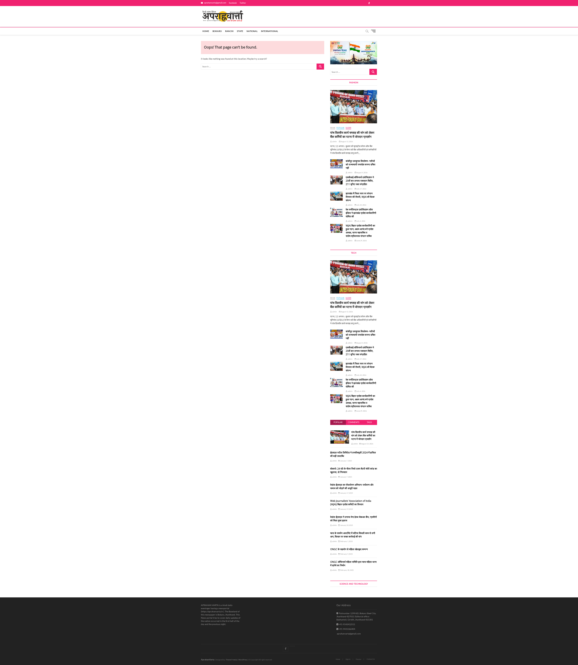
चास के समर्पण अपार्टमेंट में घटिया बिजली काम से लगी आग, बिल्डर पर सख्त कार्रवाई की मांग (352, 534)
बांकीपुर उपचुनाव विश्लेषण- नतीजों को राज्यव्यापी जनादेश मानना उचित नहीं (360, 164)
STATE (240, 31)
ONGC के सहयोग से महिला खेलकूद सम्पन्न (349, 549)
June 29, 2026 (361, 241)
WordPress (242, 660)
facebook (233, 3)
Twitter (243, 3)
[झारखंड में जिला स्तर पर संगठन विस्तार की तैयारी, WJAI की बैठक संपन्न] (336, 196)
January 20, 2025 (346, 525)
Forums (358, 659)
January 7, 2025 (346, 461)
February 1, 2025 (346, 541)
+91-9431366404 (346, 629)
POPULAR (340, 128)
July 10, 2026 (361, 205)
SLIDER (348, 128)
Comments (353, 422)
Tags (369, 422)
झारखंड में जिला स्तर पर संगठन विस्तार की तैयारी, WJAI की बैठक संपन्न (360, 197)
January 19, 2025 (346, 509)
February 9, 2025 (346, 554)
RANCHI (229, 31)
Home (205, 31)
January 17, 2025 (346, 493)
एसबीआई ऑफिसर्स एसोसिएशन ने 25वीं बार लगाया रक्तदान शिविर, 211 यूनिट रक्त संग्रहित (360, 181)
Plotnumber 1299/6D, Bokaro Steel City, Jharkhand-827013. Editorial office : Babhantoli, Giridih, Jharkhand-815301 (356, 616)
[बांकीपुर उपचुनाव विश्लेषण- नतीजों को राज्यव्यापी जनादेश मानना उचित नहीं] (336, 163)
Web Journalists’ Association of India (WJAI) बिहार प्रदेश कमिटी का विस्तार (350, 502)
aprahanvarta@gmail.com (215, 3)
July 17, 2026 (361, 189)
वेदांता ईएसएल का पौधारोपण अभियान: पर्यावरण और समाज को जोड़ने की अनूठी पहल (351, 486)
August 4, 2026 (361, 172)
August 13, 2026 (347, 141)
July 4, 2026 (360, 221)
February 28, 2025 (347, 570)
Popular (338, 422)
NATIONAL (252, 31)
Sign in (348, 659)
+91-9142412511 (346, 624)
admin (334, 141)
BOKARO (217, 31)
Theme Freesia (231, 660)
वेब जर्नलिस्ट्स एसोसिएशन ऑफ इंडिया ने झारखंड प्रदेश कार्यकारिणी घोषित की (361, 213)
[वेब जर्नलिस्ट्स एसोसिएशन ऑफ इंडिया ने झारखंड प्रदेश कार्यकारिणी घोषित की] (336, 212)
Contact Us (371, 659)
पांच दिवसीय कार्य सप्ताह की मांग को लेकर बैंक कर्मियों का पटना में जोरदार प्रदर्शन (352, 135)
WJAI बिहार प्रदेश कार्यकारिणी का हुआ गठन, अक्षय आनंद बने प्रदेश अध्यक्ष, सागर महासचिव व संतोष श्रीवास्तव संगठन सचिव (360, 231)
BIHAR (332, 128)
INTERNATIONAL (269, 31)
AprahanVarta (207, 659)
